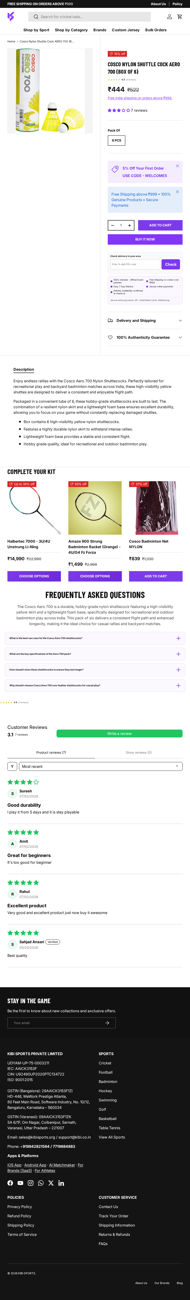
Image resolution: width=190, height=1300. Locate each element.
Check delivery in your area (125, 256)
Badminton (108, 1081)
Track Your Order (113, 1216)
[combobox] (89, 17)
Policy (178, 4)
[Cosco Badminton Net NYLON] (156, 508)
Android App (35, 1165)
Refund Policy (19, 1216)
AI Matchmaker (62, 1165)
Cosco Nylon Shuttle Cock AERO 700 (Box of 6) (47, 41)
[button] (180, 17)
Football (106, 1072)
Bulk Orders (156, 30)
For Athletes (45, 1170)
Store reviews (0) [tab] (139, 752)
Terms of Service (22, 1234)
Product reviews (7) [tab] (51, 752)
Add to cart (160, 225)
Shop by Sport (36, 30)
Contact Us (108, 1206)
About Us (158, 4)
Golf (102, 1109)
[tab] (23, 369)
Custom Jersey (126, 30)
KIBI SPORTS (26, 1273)
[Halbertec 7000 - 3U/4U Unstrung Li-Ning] (34, 508)
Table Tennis (109, 1128)
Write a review (119, 733)
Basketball (108, 1118)
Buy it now (145, 239)
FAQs (103, 1243)
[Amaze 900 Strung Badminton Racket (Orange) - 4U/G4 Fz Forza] (95, 508)
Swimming (108, 1100)
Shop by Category (71, 30)
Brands (99, 30)
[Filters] (12, 766)
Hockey (105, 1090)
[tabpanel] (95, 412)
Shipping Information (117, 1225)
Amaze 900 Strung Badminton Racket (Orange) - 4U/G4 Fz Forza (94, 547)
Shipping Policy (20, 1225)
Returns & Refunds (114, 1234)
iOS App (14, 1165)
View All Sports (112, 1137)
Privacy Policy (19, 1206)
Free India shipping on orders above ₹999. (140, 98)
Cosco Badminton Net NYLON (148, 544)
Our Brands (162, 1283)
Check (171, 264)
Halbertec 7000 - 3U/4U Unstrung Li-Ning (28, 544)
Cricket (105, 1063)
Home (11, 41)
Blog (180, 1283)
